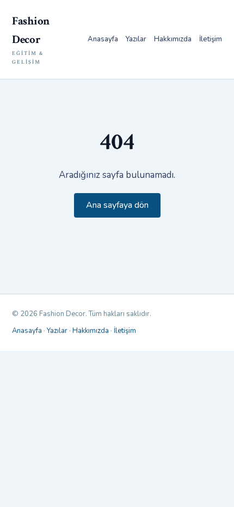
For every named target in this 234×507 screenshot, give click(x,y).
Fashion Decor (31, 40)
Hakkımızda (173, 39)
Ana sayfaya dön (117, 205)
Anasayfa (103, 39)
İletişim (210, 39)
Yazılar (136, 39)
